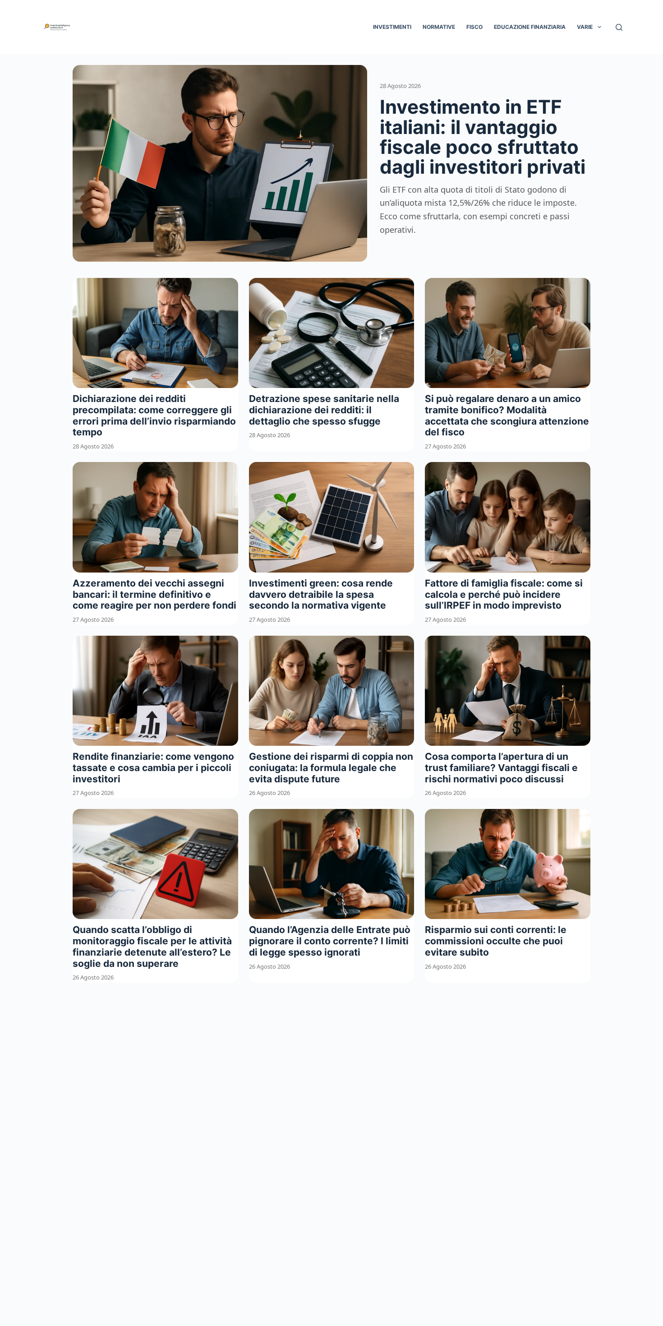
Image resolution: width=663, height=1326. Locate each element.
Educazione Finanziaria (530, 26)
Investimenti (392, 26)
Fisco (474, 26)
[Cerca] (619, 27)
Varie (585, 26)
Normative (439, 26)
